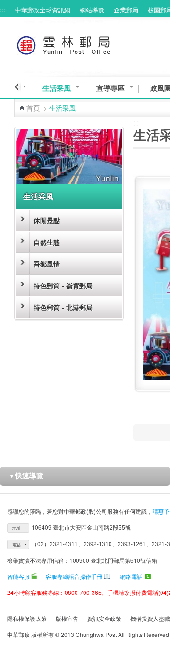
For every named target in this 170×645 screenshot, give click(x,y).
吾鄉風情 (47, 263)
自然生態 (47, 242)
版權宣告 (67, 618)
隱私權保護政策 (27, 618)
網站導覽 (92, 9)
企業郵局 (126, 9)
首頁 (33, 107)
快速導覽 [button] (26, 475)
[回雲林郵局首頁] (81, 43)
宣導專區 (110, 88)
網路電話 (131, 576)
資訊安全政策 (104, 618)
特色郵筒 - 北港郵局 (63, 307)
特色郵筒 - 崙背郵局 (63, 285)
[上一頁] (17, 87)
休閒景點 (47, 220)
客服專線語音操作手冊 (74, 576)
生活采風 (56, 88)
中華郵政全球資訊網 (42, 9)
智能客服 (18, 576)
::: (3, 9)
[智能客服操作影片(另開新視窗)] (34, 576)
